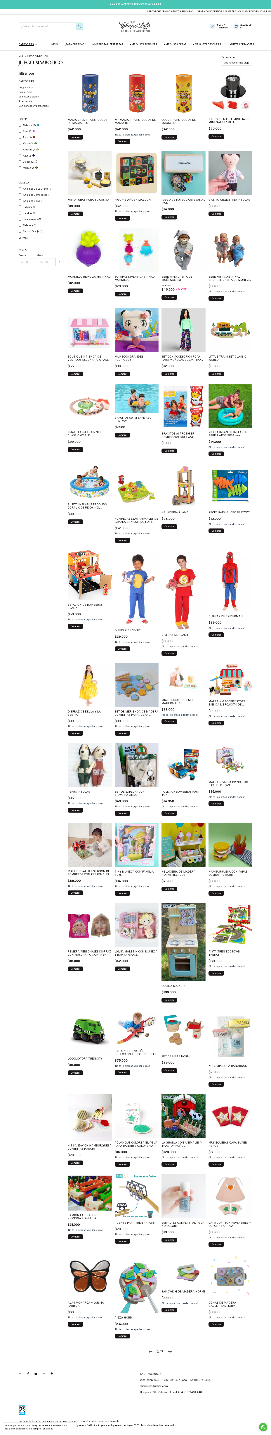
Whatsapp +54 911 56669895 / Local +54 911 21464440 (176, 1379)
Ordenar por (229, 57)
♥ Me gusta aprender (143, 44)
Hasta (40, 255)
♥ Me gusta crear (175, 44)
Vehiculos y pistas (29, 96)
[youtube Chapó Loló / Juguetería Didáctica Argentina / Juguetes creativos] (35, 1373)
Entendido (48, 1428)
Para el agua (25, 92)
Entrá (220, 25)
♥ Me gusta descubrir (207, 44)
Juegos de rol (26, 87)
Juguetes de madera (241, 44)
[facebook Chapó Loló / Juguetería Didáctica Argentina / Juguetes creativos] (28, 1373)
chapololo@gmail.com (154, 1386)
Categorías (26, 44)
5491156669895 (150, 1373)
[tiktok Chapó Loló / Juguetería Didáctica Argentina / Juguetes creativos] (43, 1373)
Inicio (54, 44)
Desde (22, 255)
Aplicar (59, 262)
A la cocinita (25, 101)
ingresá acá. (82, 1421)
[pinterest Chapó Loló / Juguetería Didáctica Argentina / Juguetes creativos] (51, 1373)
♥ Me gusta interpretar (107, 44)
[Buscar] (79, 26)
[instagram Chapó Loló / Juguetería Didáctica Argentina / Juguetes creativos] (20, 1373)
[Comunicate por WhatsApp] (263, 1427)
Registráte (222, 27)
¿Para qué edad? (75, 44)
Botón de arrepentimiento (105, 1421)
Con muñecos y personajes (34, 105)
